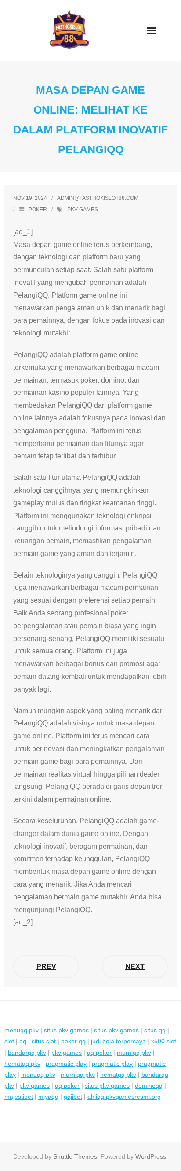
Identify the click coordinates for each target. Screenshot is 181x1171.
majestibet (18, 1096)
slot (9, 1041)
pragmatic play (66, 1063)
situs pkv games (66, 1030)
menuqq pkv (21, 1030)
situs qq (155, 1030)
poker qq (73, 1041)
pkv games (82, 209)
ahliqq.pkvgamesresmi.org (124, 1096)
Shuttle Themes (75, 1156)
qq (22, 1041)
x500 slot (163, 1041)
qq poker (99, 1052)
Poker (38, 209)
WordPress (150, 1156)
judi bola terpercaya (118, 1041)
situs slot (44, 1041)
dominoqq (149, 1085)
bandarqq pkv (27, 1052)
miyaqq (48, 1096)
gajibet (73, 1096)
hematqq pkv (22, 1063)
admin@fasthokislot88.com (97, 198)
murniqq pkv (134, 1052)
